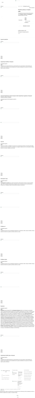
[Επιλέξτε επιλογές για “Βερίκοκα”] (2, 331)
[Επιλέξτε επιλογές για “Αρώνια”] (2, 152)
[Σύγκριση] (2, 60)
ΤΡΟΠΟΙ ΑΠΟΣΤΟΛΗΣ (27, 378)
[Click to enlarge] (2, 17)
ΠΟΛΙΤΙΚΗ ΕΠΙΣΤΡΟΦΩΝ (28, 373)
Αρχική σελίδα (20, 6)
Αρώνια (2, 141)
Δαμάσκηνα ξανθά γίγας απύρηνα (8, 355)
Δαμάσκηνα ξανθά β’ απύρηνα (7, 61)
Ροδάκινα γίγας (4, 259)
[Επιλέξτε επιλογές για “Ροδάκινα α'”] (2, 235)
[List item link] (6, 377)
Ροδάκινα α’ (3, 226)
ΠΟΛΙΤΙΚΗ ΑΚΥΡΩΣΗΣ (27, 376)
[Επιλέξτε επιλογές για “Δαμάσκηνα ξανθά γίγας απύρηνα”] (2, 365)
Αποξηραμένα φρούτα (26, 6)
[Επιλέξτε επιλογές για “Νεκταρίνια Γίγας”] (2, 189)
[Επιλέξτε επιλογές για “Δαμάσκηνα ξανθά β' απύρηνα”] (2, 72)
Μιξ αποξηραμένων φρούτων (12, 99)
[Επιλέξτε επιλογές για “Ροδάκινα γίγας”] (2, 268)
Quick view (2, 74)
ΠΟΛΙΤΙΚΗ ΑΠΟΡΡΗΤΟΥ (28, 375)
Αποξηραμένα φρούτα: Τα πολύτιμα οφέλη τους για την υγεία (20, 383)
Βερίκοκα (2, 306)
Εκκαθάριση (26, 22)
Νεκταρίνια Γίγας (4, 178)
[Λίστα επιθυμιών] (2, 70)
